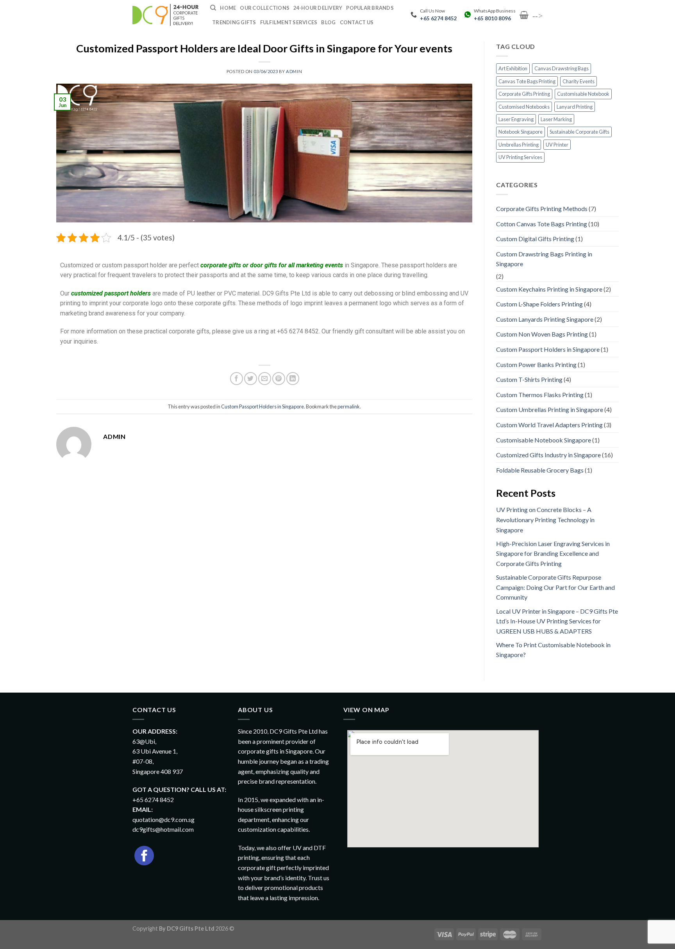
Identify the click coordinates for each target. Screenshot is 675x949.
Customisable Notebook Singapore (543, 440)
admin (294, 71)
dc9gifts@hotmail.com (163, 829)
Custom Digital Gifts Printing (535, 238)
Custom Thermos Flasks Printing (540, 394)
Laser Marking (556, 119)
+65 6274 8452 (438, 18)
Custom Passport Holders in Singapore (262, 406)
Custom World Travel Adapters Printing (549, 424)
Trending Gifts (234, 22)
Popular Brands (370, 8)
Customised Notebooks (524, 107)
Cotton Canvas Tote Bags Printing (541, 223)
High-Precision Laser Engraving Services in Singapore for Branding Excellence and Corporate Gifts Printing (553, 553)
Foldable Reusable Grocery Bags (540, 470)
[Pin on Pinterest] (278, 378)
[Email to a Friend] (264, 378)
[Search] (213, 7)
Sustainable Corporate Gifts (579, 132)
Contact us (357, 22)
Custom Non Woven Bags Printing (542, 334)
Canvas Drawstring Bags (561, 68)
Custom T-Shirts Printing (529, 379)
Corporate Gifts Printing (524, 94)
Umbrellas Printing (518, 144)
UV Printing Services (520, 157)
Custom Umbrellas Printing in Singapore (549, 409)
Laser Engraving (516, 119)
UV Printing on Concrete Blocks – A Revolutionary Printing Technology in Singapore (545, 519)
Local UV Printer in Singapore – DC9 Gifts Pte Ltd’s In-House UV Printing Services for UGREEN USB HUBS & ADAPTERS (557, 621)
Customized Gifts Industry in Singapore (548, 454)
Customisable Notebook (583, 94)
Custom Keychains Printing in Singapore (549, 289)
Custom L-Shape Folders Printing (539, 304)
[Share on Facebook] (236, 378)
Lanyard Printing (575, 107)
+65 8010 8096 (492, 18)
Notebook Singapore (520, 132)
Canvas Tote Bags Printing (526, 81)
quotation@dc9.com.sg (163, 819)
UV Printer (557, 144)
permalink (349, 406)
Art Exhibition (512, 68)
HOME (228, 8)
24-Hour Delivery (317, 8)
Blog (328, 22)
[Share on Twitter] (250, 378)
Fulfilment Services (289, 22)
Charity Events (578, 81)
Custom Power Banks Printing (536, 364)
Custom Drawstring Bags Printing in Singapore (544, 259)
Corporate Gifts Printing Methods (542, 208)
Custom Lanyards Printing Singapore (544, 319)
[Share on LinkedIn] (292, 378)
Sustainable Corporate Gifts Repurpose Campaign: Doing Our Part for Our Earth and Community (555, 587)
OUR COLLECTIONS (264, 8)
